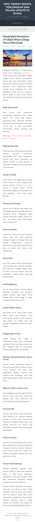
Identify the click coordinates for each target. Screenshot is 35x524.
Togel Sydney (27, 185)
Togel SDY (25, 73)
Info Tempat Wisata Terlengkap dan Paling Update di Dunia (17, 8)
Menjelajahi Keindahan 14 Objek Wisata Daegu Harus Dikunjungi (16, 39)
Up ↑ (18, 520)
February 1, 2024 (9, 46)
